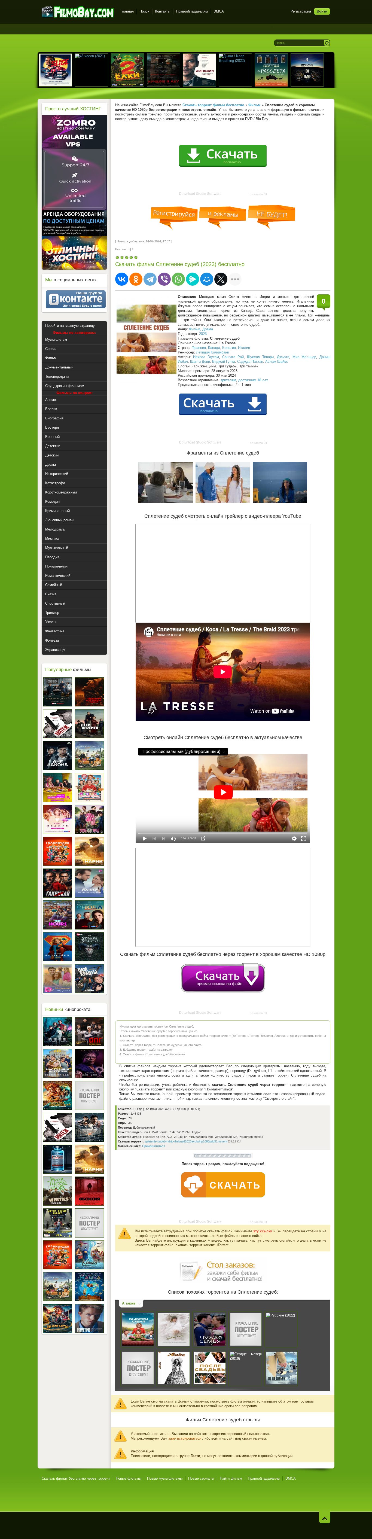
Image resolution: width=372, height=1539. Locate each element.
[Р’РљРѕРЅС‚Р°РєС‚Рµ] (121, 279)
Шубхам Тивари (260, 357)
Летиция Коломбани (212, 352)
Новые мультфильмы (164, 1478)
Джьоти (283, 357)
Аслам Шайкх (276, 361)
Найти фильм (231, 1478)
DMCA (219, 11)
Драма (207, 329)
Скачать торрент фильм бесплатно (213, 105)
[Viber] (164, 279)
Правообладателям (192, 11)
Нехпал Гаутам (206, 357)
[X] (220, 279)
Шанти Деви (200, 361)
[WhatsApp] (178, 279)
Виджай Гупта (223, 361)
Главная (127, 11)
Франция (199, 348)
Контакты (162, 11)
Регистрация (301, 11)
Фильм (194, 329)
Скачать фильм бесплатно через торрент (76, 1478)
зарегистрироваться (184, 1438)
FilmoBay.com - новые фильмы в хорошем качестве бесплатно (78, 12)
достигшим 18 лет (253, 380)
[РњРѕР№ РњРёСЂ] (206, 279)
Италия (244, 348)
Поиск (144, 11)
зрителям (228, 380)
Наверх (324, 1517)
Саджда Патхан (250, 361)
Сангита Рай (233, 357)
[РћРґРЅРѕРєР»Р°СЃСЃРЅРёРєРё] (135, 279)
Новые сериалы (201, 1478)
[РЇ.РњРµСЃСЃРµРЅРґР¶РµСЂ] (192, 279)
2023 (203, 334)
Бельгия (229, 348)
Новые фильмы (128, 1478)
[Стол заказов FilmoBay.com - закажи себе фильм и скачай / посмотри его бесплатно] (223, 1269)
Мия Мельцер (304, 357)
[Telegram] (150, 279)
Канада (214, 348)
